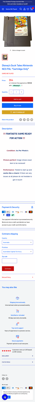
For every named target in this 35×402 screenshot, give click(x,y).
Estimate (8, 269)
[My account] (24, 9)
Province (5, 247)
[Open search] (21, 9)
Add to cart (17, 99)
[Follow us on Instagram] (7, 378)
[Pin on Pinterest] (24, 119)
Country (4, 238)
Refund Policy (6, 277)
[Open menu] (3, 9)
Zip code (4, 256)
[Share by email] (31, 119)
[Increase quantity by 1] (21, 92)
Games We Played (8, 73)
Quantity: (5, 92)
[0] (31, 9)
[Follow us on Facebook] (3, 378)
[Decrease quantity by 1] (11, 92)
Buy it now (17, 105)
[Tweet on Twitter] (28, 119)
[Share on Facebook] (20, 119)
